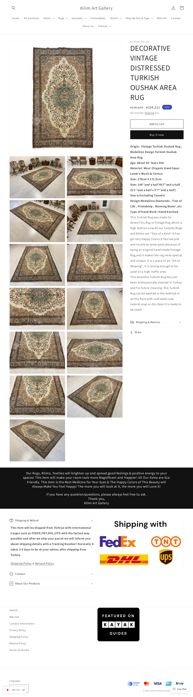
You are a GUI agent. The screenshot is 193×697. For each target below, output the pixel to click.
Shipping (149, 112)
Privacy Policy (17, 630)
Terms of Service (19, 650)
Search (13, 610)
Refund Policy (44, 563)
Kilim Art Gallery (157, 690)
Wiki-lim (14, 617)
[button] (13, 8)
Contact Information (21, 623)
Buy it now (157, 135)
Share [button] (138, 332)
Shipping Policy (21, 563)
